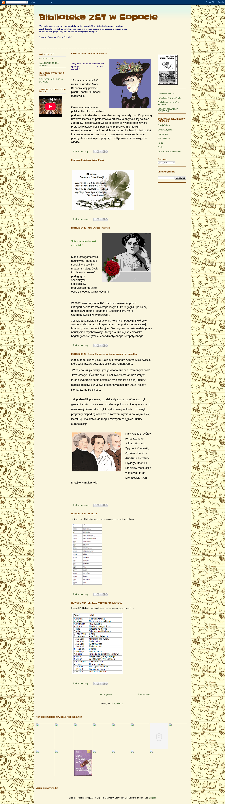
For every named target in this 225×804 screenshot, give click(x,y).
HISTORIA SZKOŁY (167, 93)
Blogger (152, 798)
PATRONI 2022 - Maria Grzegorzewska (90, 228)
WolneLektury (164, 138)
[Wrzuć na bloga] (97, 151)
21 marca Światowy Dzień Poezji (87, 160)
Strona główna (105, 694)
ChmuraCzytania (165, 130)
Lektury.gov (163, 134)
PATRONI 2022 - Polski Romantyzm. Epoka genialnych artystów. (104, 354)
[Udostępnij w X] (100, 151)
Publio (160, 147)
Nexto (160, 143)
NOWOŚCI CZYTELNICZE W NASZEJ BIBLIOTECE (96, 603)
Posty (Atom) (117, 703)
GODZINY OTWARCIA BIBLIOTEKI (168, 110)
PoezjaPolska (164, 125)
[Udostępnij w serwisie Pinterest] (106, 151)
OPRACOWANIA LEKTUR (169, 151)
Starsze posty (144, 694)
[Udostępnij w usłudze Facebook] (103, 151)
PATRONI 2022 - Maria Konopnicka (89, 53)
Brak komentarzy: (81, 151)
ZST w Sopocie (46, 58)
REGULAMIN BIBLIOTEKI (169, 98)
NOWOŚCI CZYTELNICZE (84, 513)
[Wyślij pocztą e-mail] (94, 151)
